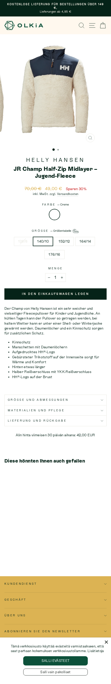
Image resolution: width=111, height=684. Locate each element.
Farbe (55, 204)
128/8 (23, 241)
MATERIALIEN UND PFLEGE (36, 410)
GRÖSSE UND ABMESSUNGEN (38, 399)
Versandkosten (67, 194)
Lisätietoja (96, 651)
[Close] (106, 642)
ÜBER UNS (15, 615)
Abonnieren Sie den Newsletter (42, 631)
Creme (54, 214)
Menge (55, 268)
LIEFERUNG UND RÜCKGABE (37, 420)
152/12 (64, 241)
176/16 (54, 254)
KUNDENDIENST (20, 583)
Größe (52, 230)
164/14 (85, 241)
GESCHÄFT (15, 599)
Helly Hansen (55, 160)
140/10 (43, 241)
